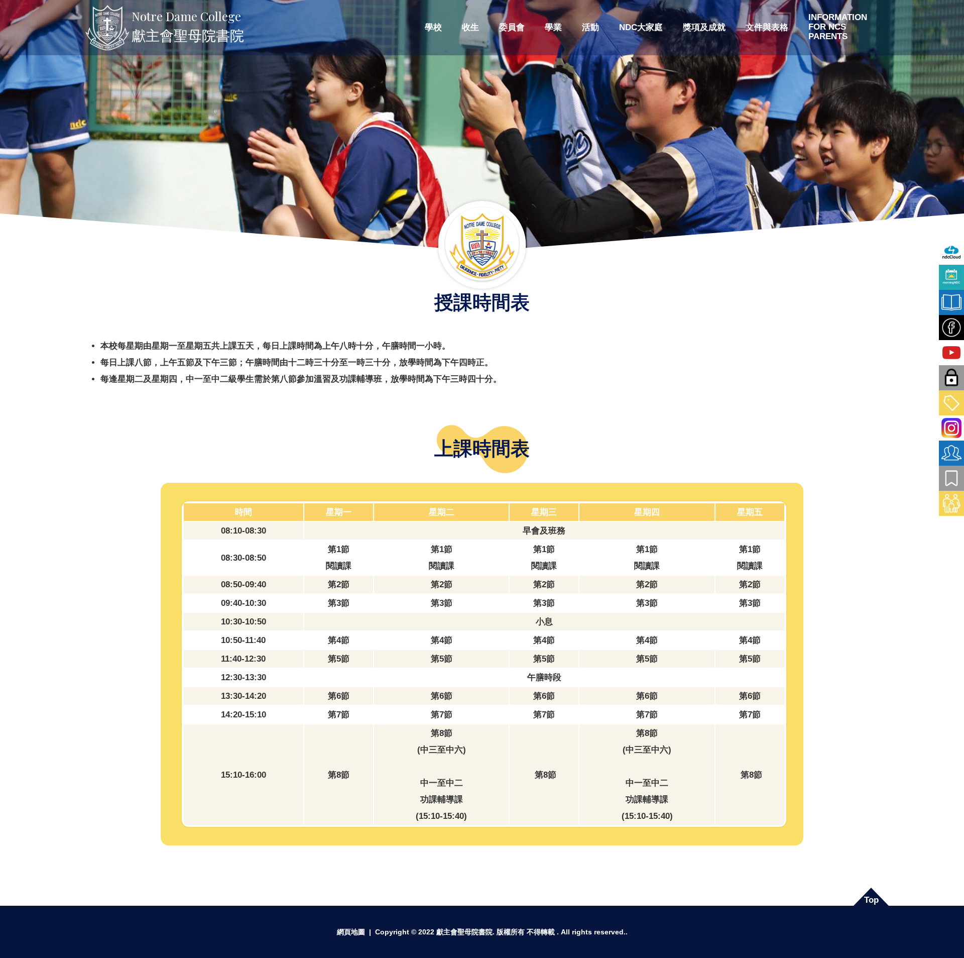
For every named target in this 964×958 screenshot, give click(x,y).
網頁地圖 (351, 932)
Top (871, 900)
